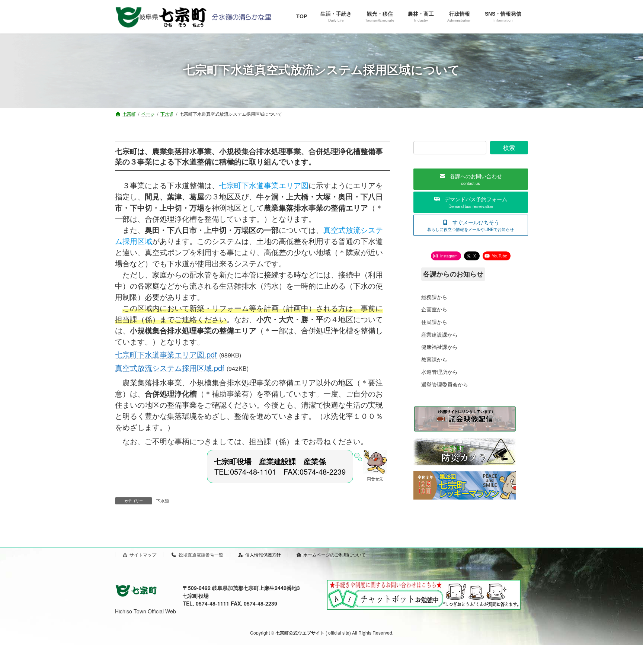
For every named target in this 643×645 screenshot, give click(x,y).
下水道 (162, 500)
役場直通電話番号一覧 (201, 554)
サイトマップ (142, 554)
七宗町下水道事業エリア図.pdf (166, 354)
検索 (509, 147)
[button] (470, 179)
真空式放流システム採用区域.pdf (169, 367)
